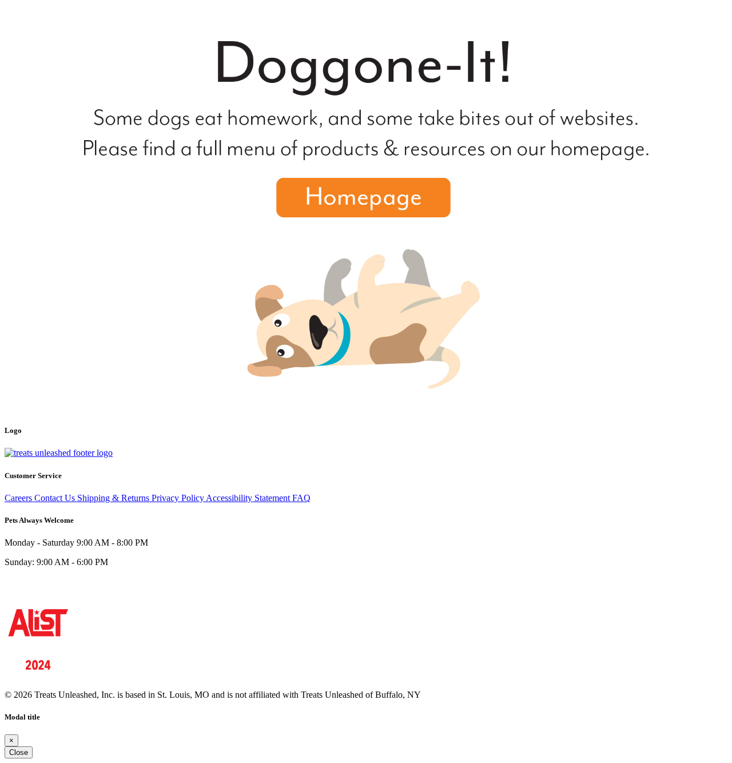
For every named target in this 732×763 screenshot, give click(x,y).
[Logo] (59, 453)
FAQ (301, 498)
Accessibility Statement (249, 498)
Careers (19, 498)
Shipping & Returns (114, 498)
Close (18, 752)
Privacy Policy (179, 498)
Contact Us (55, 498)
